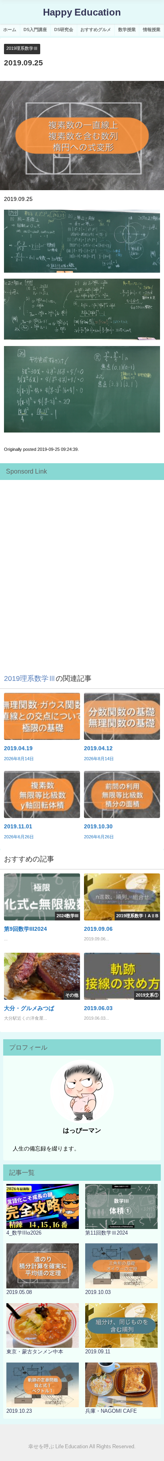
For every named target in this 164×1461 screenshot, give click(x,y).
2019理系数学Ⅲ (22, 48)
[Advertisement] (82, 566)
